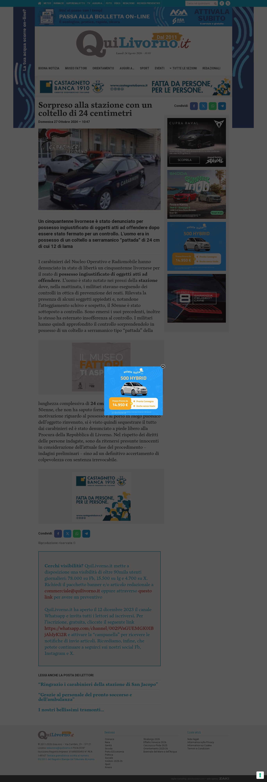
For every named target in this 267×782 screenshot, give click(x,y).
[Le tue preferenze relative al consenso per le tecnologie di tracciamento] (260, 775)
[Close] (163, 366)
